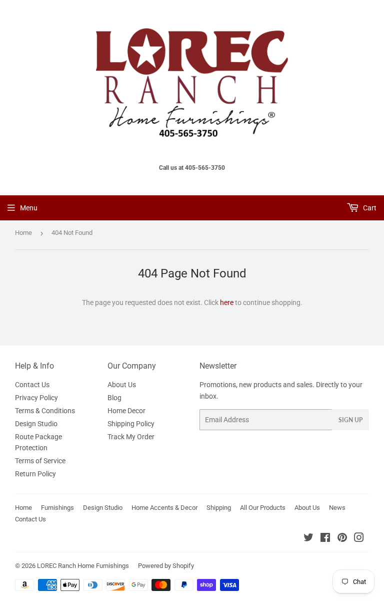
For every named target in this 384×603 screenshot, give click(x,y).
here (227, 302)
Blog (115, 398)
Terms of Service (40, 461)
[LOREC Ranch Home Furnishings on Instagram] (359, 539)
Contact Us (32, 385)
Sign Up (350, 420)
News (337, 507)
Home (23, 232)
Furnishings (57, 507)
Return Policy (35, 474)
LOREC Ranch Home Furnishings (83, 565)
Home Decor (127, 411)
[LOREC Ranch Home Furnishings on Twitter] (309, 539)
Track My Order (131, 437)
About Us (122, 385)
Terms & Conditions (45, 411)
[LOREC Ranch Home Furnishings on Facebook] (325, 539)
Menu (29, 208)
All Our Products (263, 507)
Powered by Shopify (166, 565)
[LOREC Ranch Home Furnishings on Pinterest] (342, 539)
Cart (369, 208)
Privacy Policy (36, 398)
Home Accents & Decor (165, 507)
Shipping (218, 507)
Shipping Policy (131, 424)
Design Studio (36, 424)
